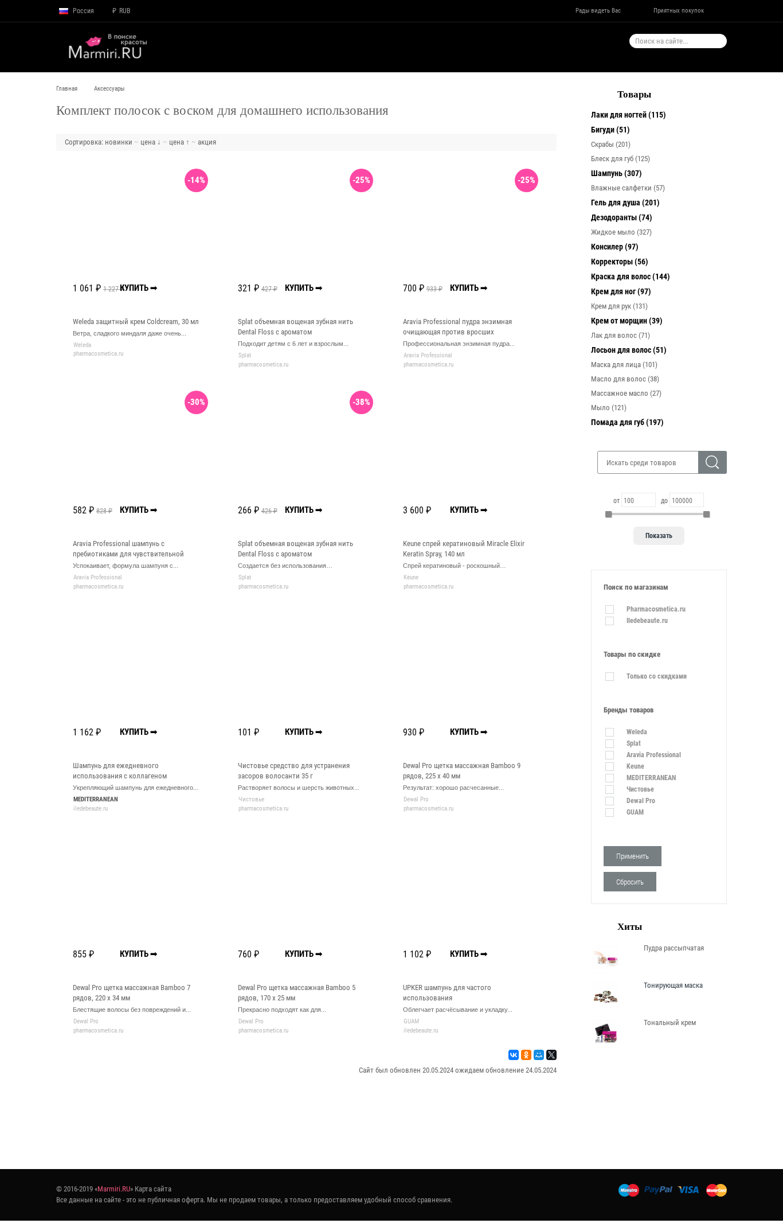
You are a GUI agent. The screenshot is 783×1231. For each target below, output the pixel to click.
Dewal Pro (416, 799)
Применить (632, 856)
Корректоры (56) (619, 261)
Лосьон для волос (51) (629, 350)
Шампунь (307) (616, 173)
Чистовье (251, 799)
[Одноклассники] (526, 1055)
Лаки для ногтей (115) (628, 114)
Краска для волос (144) (630, 276)
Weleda (82, 345)
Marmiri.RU (113, 1189)
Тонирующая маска (673, 985)
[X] (551, 1055)
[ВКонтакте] (513, 1055)
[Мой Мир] (539, 1055)
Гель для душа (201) (625, 202)
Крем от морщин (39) (627, 320)
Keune (411, 577)
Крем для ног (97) (621, 291)
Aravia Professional (428, 355)
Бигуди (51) (610, 129)
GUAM (411, 1021)
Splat (244, 355)
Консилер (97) (615, 246)
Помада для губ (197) (627, 422)
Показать (658, 536)
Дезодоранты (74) (621, 217)
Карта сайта (153, 1189)
